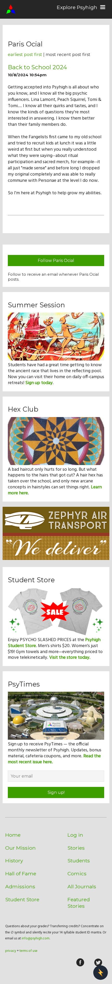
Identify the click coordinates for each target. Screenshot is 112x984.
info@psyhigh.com (35, 938)
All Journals (81, 886)
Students (78, 860)
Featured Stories (78, 902)
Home (13, 835)
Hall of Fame (20, 873)
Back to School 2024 (37, 67)
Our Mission (20, 848)
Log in (75, 835)
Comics (76, 873)
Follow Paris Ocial (56, 260)
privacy (10, 951)
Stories (76, 848)
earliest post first (25, 54)
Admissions (20, 886)
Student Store (22, 899)
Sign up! (56, 792)
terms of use (29, 951)
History (14, 860)
